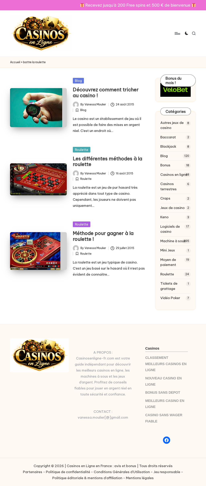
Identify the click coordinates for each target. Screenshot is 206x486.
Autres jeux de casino (172, 125)
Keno (164, 217)
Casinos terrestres (168, 186)
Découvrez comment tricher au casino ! (106, 92)
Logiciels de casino (170, 229)
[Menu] (177, 33)
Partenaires (32, 472)
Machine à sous (173, 241)
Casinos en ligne (173, 174)
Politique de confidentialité (68, 472)
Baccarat (168, 137)
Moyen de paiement (168, 262)
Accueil (15, 62)
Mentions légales (140, 478)
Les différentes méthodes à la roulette (107, 161)
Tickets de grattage (168, 286)
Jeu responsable (166, 472)
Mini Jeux (167, 250)
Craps (165, 198)
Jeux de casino (172, 208)
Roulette (81, 150)
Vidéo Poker (170, 298)
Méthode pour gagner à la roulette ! (103, 236)
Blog (78, 81)
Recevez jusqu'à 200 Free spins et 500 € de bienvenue (137, 5)
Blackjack (168, 146)
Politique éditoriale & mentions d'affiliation (87, 478)
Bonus (165, 165)
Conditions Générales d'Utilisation (122, 472)
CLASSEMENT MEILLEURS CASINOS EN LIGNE (165, 364)
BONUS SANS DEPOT (162, 392)
